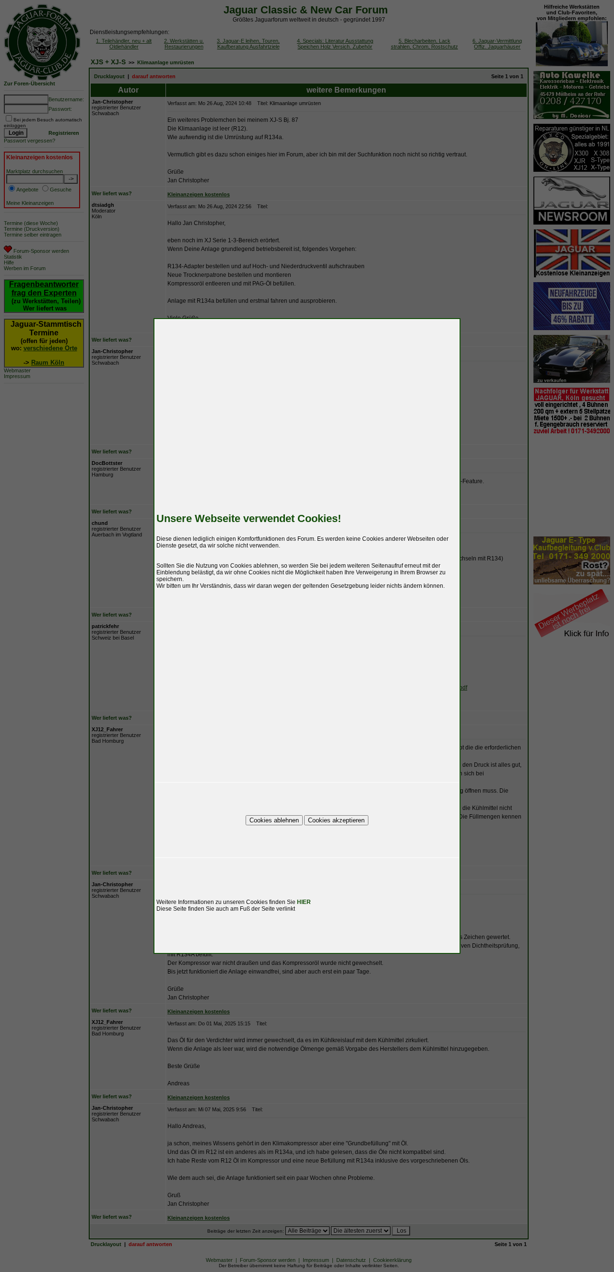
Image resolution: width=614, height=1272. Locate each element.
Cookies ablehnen (274, 820)
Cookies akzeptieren (336, 820)
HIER (304, 902)
